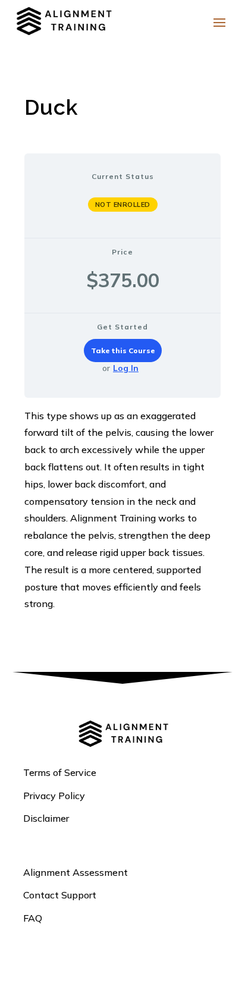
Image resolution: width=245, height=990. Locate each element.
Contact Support (59, 895)
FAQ (32, 918)
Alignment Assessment (75, 872)
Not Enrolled (122, 204)
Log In (126, 368)
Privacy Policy (54, 796)
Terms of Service (59, 772)
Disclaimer (46, 818)
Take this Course (123, 350)
